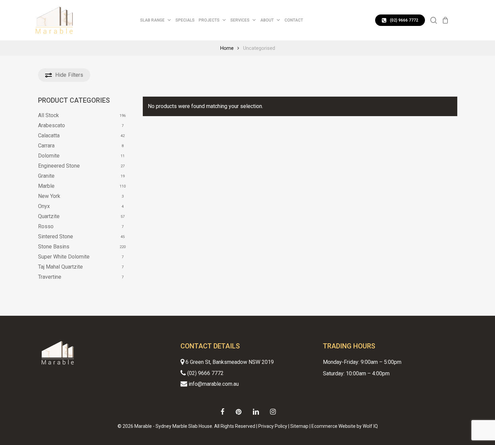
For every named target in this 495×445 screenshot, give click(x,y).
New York (49, 196)
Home (227, 48)
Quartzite (49, 216)
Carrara (46, 145)
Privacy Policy (272, 426)
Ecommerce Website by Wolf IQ (344, 426)
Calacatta (49, 135)
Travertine (49, 277)
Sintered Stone (55, 236)
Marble (46, 186)
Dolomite (49, 155)
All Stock (48, 115)
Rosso (46, 226)
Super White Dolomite (64, 256)
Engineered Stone (59, 166)
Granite (46, 176)
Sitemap (299, 426)
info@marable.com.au (213, 384)
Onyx (44, 206)
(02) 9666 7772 (205, 373)
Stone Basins (53, 246)
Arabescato (51, 125)
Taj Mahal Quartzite (60, 267)
